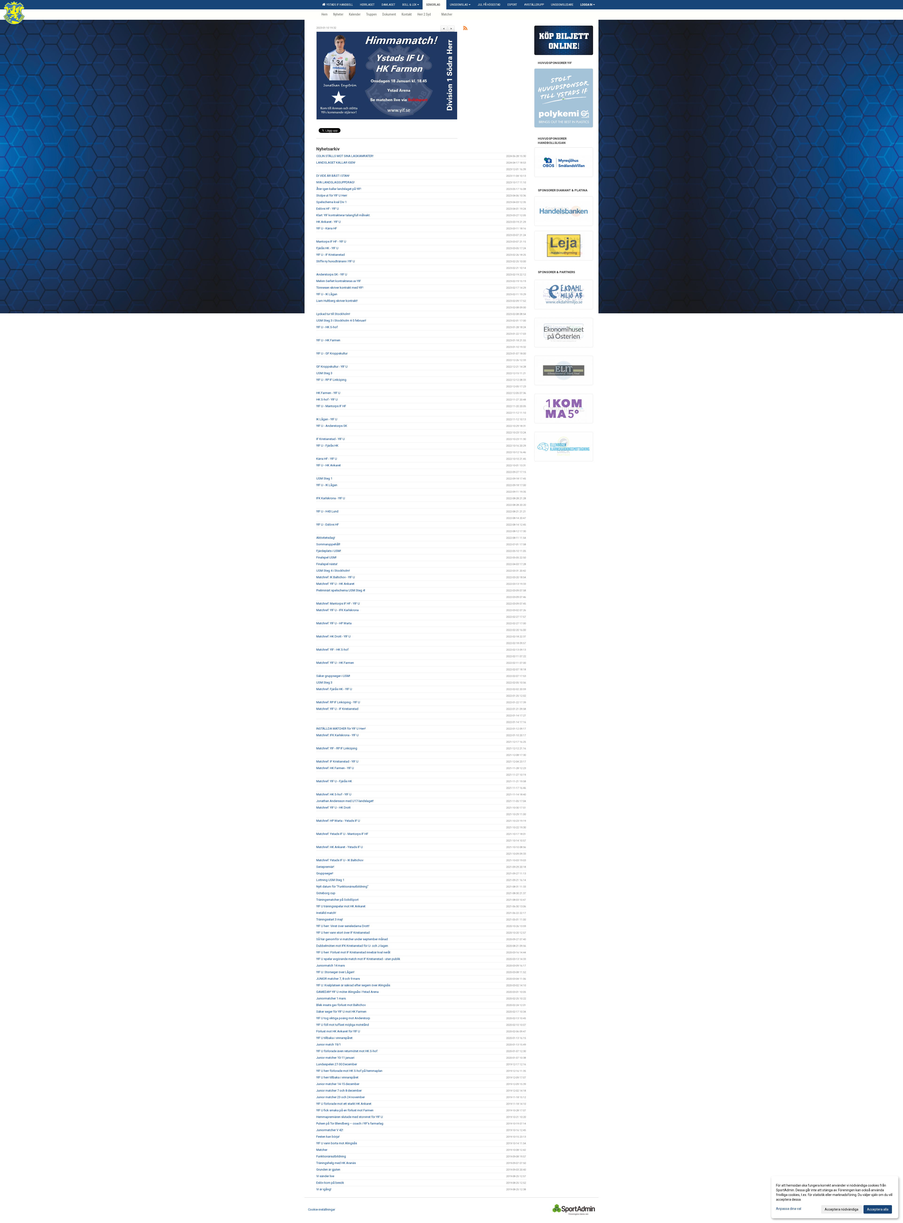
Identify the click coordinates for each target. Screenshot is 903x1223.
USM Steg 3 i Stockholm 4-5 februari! (341, 320)
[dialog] (834, 1197)
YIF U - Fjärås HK (327, 445)
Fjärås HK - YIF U (327, 248)
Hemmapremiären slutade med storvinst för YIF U (349, 1117)
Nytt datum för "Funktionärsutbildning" (342, 886)
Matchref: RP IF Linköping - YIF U (338, 702)
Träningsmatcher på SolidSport (337, 899)
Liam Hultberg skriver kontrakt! (337, 301)
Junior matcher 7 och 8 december (339, 1090)
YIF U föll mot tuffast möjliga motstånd (342, 1024)
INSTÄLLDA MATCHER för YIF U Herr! (341, 728)
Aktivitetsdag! (325, 537)
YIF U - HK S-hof (327, 327)
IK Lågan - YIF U (326, 419)
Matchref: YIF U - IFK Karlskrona (337, 610)
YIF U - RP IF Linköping (331, 379)
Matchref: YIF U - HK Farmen (335, 663)
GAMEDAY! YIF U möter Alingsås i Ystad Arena (347, 992)
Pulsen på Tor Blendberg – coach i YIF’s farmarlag (349, 1123)
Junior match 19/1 (328, 1044)
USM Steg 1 (324, 478)
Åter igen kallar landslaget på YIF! (338, 189)
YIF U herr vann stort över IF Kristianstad (343, 932)
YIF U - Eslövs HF (327, 524)
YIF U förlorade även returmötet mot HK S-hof (346, 1051)
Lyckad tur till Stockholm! (333, 314)
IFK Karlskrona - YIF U (330, 498)
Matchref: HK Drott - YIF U (333, 636)
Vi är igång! (323, 1189)
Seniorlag (433, 4)
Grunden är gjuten (328, 1169)
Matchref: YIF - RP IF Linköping (336, 748)
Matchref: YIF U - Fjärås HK (334, 781)
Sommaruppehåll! (328, 544)
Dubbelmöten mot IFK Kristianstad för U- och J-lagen (352, 946)
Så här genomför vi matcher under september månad (352, 939)
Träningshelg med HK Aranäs (336, 1163)
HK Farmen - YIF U (328, 393)
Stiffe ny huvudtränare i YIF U (335, 261)
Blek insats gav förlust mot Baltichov (341, 1005)
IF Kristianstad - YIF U (330, 439)
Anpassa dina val (788, 1209)
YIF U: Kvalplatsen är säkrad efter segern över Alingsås (353, 985)
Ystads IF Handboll (339, 4)
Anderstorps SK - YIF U (331, 274)
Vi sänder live (325, 1176)
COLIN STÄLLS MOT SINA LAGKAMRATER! (344, 156)
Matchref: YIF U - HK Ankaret (335, 584)
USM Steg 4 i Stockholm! (333, 570)
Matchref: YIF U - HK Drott (333, 807)
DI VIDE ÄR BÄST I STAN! (332, 175)
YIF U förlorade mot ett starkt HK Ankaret (343, 1103)
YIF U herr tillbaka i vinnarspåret (337, 1077)
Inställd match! (326, 913)
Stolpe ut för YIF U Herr (331, 195)
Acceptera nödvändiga (841, 1209)
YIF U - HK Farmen (328, 340)
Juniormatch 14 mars (330, 965)
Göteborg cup (325, 893)
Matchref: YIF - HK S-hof (332, 649)
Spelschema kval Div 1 (331, 202)
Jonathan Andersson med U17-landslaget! (345, 801)
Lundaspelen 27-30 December (336, 1064)
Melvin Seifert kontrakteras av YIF (338, 281)
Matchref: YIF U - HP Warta (334, 623)
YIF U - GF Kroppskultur (332, 353)
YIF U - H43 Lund (327, 511)
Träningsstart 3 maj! (329, 919)
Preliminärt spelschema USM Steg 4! (340, 590)
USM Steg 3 (324, 373)
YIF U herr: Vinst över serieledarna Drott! (342, 926)
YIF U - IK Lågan (326, 294)
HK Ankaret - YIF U (328, 222)
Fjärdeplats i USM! (328, 551)
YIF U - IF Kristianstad (330, 254)
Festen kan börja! (328, 1136)
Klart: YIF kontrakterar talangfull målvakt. (343, 215)
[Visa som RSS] (465, 29)
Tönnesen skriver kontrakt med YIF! (339, 287)
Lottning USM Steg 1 (330, 880)
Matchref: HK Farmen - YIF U (335, 768)
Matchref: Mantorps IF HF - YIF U (338, 603)
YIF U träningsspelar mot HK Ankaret (340, 906)
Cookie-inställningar (321, 1209)
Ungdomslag (459, 4)
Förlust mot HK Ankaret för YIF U (338, 1031)
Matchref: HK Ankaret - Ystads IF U (339, 847)
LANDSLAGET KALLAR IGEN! (335, 162)
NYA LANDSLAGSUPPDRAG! (335, 182)
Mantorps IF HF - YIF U (331, 241)
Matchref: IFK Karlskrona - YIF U (337, 735)
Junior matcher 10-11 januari (335, 1057)
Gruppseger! (324, 873)
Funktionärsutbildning (331, 1156)
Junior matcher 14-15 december (337, 1084)
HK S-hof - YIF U (327, 399)
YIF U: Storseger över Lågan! (335, 972)
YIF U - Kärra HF (326, 228)
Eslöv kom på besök (330, 1182)
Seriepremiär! (325, 867)
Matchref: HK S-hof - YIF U (333, 794)
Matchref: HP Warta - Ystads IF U (338, 820)
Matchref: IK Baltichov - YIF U (335, 577)
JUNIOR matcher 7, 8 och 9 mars (338, 978)
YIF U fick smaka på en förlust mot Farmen (344, 1110)
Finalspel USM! (326, 557)
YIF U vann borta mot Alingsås (336, 1143)
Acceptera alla (877, 1209)
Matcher (321, 1150)
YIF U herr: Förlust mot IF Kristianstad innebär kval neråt (353, 952)
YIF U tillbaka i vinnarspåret (334, 1038)
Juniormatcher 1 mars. (331, 998)
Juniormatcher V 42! (329, 1130)
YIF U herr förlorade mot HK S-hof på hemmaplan (349, 1071)
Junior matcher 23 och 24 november (340, 1097)
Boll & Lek (409, 4)
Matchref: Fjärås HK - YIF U (334, 689)
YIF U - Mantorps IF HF (331, 406)
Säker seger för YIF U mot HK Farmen (341, 1011)
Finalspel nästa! (326, 564)
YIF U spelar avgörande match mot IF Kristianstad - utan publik (358, 959)
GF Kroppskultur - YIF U (332, 366)
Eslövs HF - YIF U (327, 208)
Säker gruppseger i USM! (333, 676)
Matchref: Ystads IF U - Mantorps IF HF (342, 834)
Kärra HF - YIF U (326, 458)
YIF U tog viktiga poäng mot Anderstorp (343, 1018)
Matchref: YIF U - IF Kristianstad (337, 709)
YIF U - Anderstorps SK (331, 426)
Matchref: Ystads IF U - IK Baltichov (339, 860)
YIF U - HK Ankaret (328, 465)
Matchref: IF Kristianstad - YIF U (337, 761)
